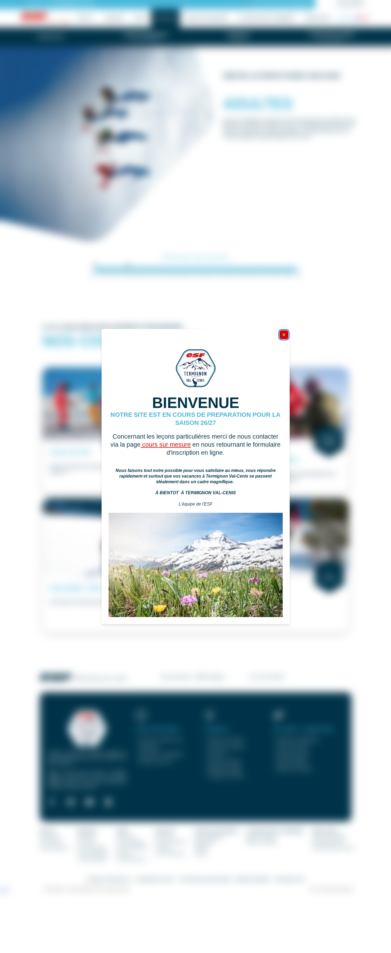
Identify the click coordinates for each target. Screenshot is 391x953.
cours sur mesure (166, 444)
